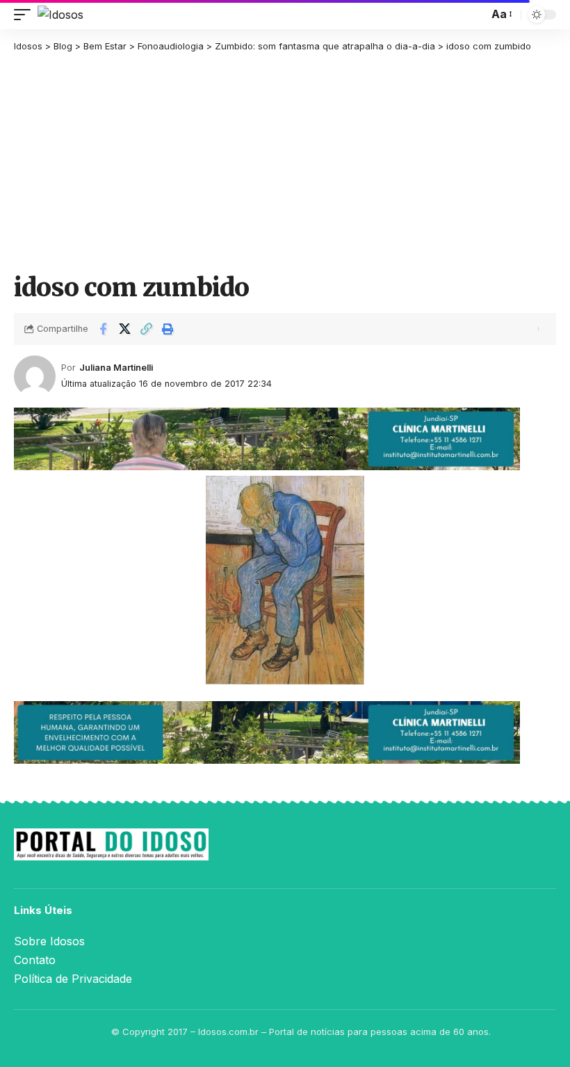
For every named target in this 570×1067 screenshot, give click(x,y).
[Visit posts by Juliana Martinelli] (35, 376)
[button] (26, 14)
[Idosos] (60, 14)
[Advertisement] (285, 161)
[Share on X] (124, 329)
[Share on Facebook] (103, 329)
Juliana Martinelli (116, 367)
